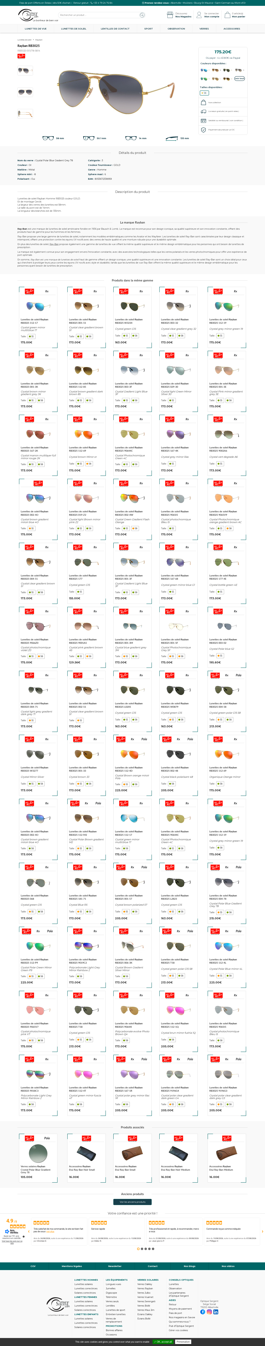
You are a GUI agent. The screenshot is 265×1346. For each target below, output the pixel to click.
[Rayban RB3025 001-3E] (227, 381)
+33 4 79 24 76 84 (102, 3)
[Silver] (239, 70)
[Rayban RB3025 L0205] (132, 701)
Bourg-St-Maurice (203, 3)
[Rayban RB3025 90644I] (132, 1021)
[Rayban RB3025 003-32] (178, 317)
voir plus (50, 1231)
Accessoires (232, 28)
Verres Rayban (145, 1288)
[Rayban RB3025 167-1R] (132, 1085)
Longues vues (113, 1284)
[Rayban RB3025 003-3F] (132, 381)
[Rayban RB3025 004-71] (38, 701)
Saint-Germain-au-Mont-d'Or (230, 3)
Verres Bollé (143, 1305)
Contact (152, 1266)
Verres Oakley (144, 1284)
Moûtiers (187, 3)
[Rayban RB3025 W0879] (178, 701)
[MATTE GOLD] (228, 79)
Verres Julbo (143, 1292)
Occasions (111, 1334)
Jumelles (110, 1288)
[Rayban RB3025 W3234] (132, 317)
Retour (172, 1304)
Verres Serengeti (146, 1301)
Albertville (176, 3)
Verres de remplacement (114, 1320)
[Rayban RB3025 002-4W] (132, 509)
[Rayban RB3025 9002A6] (227, 445)
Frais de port (175, 1313)
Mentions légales (72, 1266)
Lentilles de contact (115, 28)
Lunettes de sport (115, 1310)
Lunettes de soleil (73, 28)
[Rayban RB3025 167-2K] (38, 445)
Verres (204, 28)
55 (32, 336)
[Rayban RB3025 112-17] (38, 317)
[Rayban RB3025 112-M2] (86, 829)
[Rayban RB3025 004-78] (227, 893)
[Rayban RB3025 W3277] (38, 765)
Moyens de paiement (180, 1308)
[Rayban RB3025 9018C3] (38, 1085)
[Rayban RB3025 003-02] (227, 637)
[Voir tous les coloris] (239, 78)
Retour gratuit (80, 3)
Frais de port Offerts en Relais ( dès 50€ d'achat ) (45, 3)
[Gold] (217, 70)
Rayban (38, 40)
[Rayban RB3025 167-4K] (178, 445)
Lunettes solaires (83, 1284)
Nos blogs (189, 1266)
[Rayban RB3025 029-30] (178, 381)
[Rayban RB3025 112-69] (86, 445)
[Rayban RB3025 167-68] (178, 573)
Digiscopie (111, 1292)
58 (205, 93)
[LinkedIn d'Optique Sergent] (215, 1312)
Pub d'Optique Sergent (181, 1326)
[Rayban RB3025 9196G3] (227, 1085)
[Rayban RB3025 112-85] (86, 381)
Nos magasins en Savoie (182, 1317)
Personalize (183, 1341)
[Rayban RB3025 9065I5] (178, 509)
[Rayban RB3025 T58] (178, 957)
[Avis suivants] (262, 1231)
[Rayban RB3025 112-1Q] (178, 1021)
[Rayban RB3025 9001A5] (86, 637)
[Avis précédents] (29, 1231)
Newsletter (114, 1266)
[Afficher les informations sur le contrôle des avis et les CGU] (23, 1236)
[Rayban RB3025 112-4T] (86, 1085)
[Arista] (228, 70)
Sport (148, 28)
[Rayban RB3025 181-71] (86, 893)
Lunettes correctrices (85, 1288)
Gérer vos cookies (178, 1330)
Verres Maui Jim (145, 1310)
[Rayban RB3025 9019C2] (86, 957)
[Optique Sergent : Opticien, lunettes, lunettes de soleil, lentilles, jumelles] (28, 15)
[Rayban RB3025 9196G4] (178, 1085)
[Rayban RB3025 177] (86, 573)
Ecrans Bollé (143, 1318)
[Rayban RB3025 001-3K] (38, 381)
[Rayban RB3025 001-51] (86, 317)
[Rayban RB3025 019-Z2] (86, 509)
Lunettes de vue (35, 28)
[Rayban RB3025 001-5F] (178, 637)
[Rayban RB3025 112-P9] (38, 957)
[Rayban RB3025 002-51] (86, 701)
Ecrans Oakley (144, 1314)
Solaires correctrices (85, 1292)
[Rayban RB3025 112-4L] (227, 957)
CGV (33, 1266)
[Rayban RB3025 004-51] (38, 573)
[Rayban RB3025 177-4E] (227, 573)
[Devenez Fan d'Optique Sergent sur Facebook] (202, 1312)
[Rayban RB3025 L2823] (178, 893)
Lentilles (110, 1305)
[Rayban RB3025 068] (38, 893)
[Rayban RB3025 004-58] (227, 701)
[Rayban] (29, 292)
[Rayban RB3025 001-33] (86, 765)
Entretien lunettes (115, 1314)
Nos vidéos (228, 1266)
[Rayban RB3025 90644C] (132, 445)
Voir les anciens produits (132, 1202)
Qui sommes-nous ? (179, 1321)
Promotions (114, 1326)
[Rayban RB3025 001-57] (132, 893)
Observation (176, 28)
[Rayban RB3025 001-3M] (132, 637)
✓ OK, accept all (163, 1341)
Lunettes (174, 1284)
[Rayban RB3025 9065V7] (38, 1021)
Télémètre (111, 1297)
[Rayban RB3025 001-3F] (132, 573)
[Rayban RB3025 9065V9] (227, 509)
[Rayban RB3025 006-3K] (132, 957)
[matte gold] (205, 70)
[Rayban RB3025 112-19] (227, 317)
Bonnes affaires (114, 1330)
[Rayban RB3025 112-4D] (132, 765)
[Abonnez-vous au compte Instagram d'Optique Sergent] (209, 1312)
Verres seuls (112, 1301)
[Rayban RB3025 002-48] (178, 765)
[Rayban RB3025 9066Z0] (38, 637)
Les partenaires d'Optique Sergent (179, 1294)
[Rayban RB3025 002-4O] (38, 509)
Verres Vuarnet (145, 1297)
